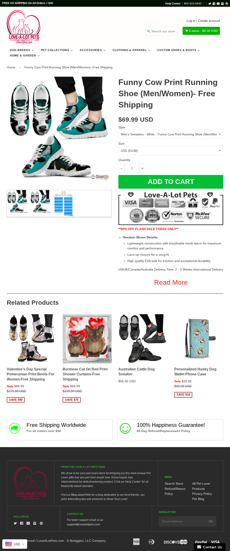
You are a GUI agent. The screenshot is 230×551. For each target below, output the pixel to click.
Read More (171, 282)
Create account (209, 20)
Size (121, 143)
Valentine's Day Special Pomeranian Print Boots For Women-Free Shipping (30, 374)
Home (11, 67)
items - (203, 31)
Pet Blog (198, 499)
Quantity (124, 160)
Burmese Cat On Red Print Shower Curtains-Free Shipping (85, 374)
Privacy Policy (202, 493)
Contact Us (211, 547)
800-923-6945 (192, 3)
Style (121, 127)
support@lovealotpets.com (83, 524)
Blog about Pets (81, 494)
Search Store (174, 483)
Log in (191, 20)
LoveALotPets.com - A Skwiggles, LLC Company (71, 540)
